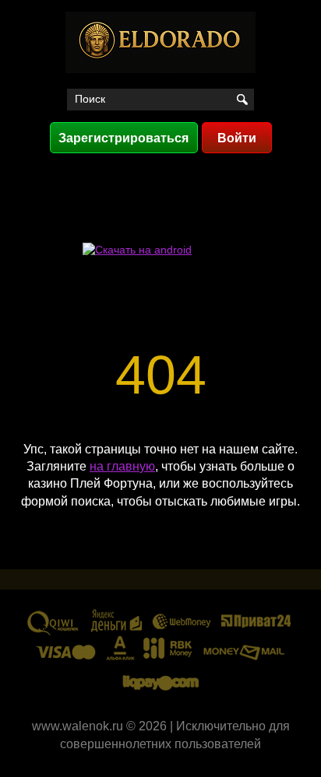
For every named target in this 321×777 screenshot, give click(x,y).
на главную (122, 466)
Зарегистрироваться (123, 138)
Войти (236, 138)
